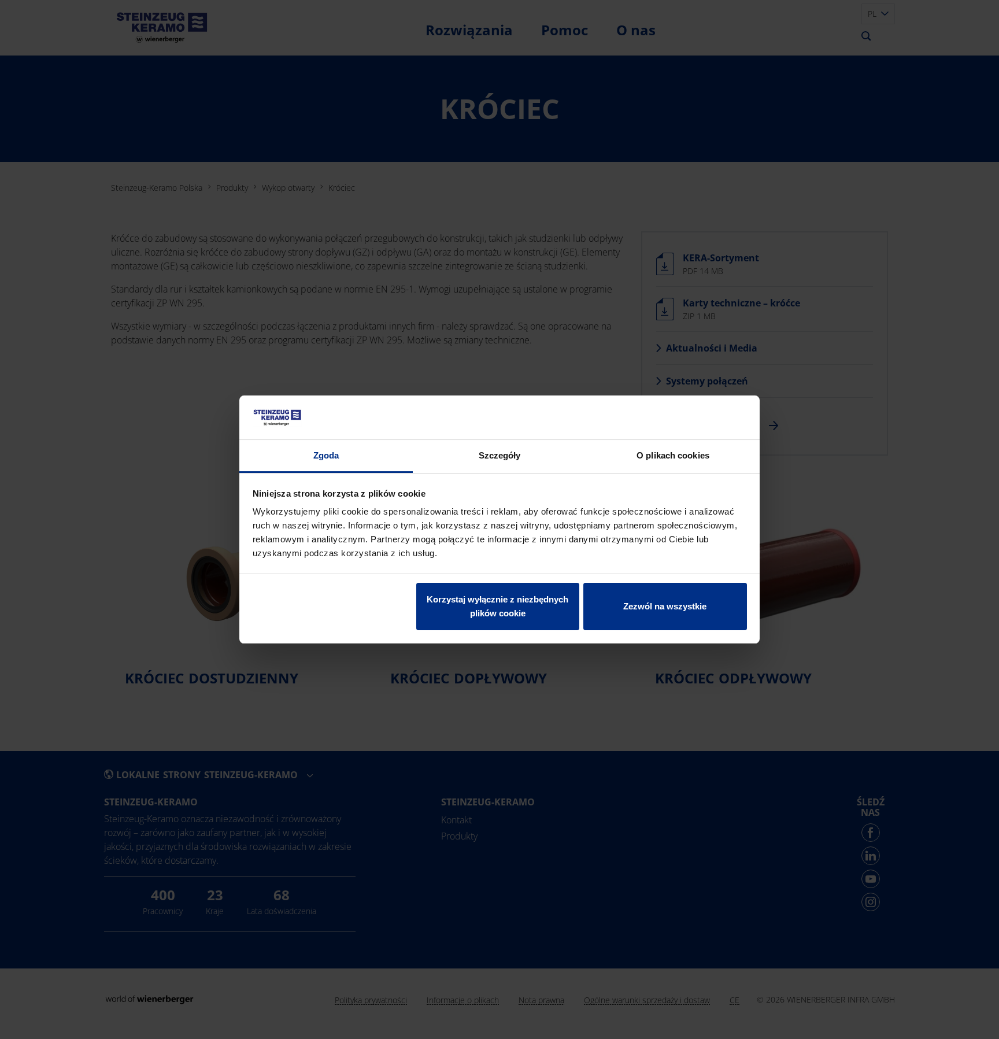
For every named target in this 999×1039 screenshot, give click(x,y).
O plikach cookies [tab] (673, 455)
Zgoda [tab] (326, 455)
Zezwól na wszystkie (664, 606)
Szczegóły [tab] (500, 455)
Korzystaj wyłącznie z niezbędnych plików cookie (497, 606)
